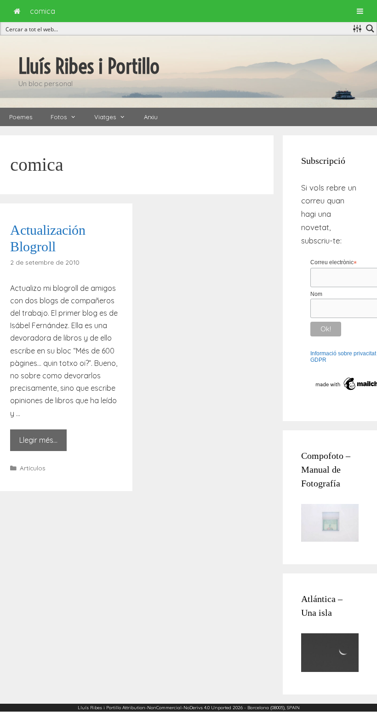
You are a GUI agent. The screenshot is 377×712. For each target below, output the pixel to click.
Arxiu (151, 117)
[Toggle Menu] (360, 11)
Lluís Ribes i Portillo (89, 66)
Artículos (33, 468)
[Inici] (17, 11)
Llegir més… (38, 440)
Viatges (105, 117)
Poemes (20, 117)
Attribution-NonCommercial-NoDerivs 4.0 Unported (176, 708)
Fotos (59, 117)
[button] (76, 117)
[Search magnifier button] (370, 28)
